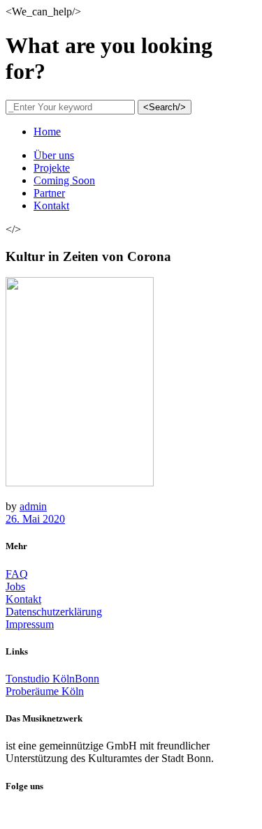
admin (33, 506)
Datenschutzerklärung (54, 612)
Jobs (15, 586)
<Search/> (164, 107)
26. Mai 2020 (35, 519)
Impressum (30, 624)
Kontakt (23, 599)
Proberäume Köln (45, 691)
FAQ (17, 574)
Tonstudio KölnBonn (52, 679)
